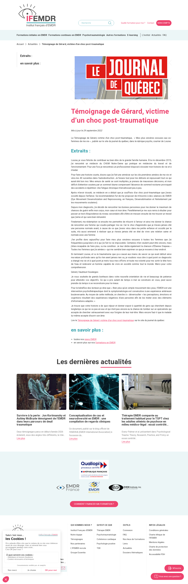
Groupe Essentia (78, 552)
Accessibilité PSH (157, 554)
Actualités (156, 35)
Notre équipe (76, 534)
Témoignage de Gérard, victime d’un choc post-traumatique (106, 320)
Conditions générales (158, 530)
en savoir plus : (30, 63)
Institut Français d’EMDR (81, 530)
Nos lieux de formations (134, 539)
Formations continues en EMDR (64, 35)
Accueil (20, 44)
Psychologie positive (106, 543)
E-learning (132, 35)
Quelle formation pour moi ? (133, 23)
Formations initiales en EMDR (32, 35)
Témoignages (77, 539)
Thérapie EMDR (103, 530)
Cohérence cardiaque (106, 539)
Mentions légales (156, 542)
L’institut (146, 35)
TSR (98, 548)
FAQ (165, 35)
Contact (150, 23)
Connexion (128, 530)
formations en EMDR (105, 342)
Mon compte (164, 23)
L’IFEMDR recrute (78, 548)
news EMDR (90, 339)
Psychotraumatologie (93, 35)
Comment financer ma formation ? (94, 504)
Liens (125, 543)
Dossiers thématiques (133, 552)
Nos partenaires (78, 543)
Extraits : (26, 56)
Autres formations (116, 35)
